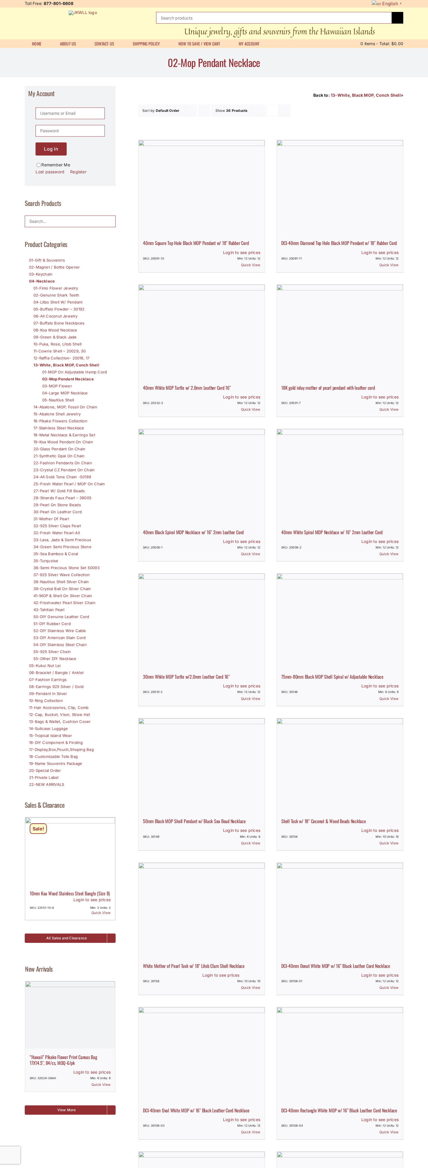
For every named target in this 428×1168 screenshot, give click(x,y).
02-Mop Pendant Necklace (68, 379)
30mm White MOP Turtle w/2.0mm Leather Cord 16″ (186, 676)
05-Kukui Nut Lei (45, 665)
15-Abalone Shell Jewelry (57, 414)
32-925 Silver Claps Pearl (57, 525)
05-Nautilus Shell (58, 400)
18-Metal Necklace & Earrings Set (64, 435)
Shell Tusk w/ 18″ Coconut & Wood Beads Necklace (323, 821)
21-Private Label (44, 777)
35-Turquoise (46, 560)
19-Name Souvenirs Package (55, 763)
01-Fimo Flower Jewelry (55, 288)
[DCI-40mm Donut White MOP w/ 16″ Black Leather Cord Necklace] (340, 910)
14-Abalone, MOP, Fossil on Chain (65, 407)
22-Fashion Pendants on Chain (62, 463)
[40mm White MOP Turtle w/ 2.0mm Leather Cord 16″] (202, 332)
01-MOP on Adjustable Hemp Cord (74, 372)
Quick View (250, 265)
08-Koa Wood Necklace (55, 330)
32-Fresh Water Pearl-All (56, 532)
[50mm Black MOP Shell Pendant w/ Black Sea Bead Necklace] (202, 765)
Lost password (50, 171)
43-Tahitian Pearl (49, 609)
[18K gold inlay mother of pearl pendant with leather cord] (340, 332)
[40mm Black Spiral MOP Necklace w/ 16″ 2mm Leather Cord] (202, 476)
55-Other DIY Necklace (54, 658)
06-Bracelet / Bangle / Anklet (56, 672)
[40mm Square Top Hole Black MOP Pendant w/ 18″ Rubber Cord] (202, 187)
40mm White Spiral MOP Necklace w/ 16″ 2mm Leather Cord (332, 532)
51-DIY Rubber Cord (52, 623)
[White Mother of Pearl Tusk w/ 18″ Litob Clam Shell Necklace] (202, 910)
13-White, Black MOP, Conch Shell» (367, 95)
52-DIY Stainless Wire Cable (59, 630)
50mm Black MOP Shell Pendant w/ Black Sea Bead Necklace (194, 821)
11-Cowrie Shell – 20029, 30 (59, 351)
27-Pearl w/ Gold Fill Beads (59, 490)
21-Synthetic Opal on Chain (58, 456)
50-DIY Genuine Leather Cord (61, 616)
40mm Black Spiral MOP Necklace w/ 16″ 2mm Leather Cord (193, 532)
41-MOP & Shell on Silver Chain (62, 595)
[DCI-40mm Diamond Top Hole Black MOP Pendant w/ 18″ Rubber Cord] (340, 187)
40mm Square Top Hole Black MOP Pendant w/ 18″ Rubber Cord (196, 242)
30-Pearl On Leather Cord (57, 511)
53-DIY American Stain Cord (59, 637)
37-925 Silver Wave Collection (61, 574)
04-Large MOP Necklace (65, 393)
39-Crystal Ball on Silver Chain (62, 588)
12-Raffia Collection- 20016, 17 (61, 358)
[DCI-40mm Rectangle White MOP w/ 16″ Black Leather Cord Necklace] (340, 1054)
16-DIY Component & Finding (56, 742)
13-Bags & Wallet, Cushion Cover (60, 721)
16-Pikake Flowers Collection (60, 421)
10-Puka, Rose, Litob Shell (57, 344)
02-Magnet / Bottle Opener (54, 267)
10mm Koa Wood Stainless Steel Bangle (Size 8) (70, 893)
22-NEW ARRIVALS (46, 784)
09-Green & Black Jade (55, 337)
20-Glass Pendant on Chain (59, 449)
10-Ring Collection (46, 700)
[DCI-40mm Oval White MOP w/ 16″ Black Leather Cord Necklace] (202, 1054)
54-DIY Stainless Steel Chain (60, 644)
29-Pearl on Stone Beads (57, 504)
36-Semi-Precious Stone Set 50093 (66, 567)
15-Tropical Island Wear (50, 735)
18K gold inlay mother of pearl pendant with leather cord (328, 387)
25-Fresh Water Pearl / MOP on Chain (69, 483)
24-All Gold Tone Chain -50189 (62, 476)
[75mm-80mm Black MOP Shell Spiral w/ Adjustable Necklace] (340, 621)
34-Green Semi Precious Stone (62, 546)
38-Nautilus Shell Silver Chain (61, 581)
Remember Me (55, 164)
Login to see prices (241, 252)
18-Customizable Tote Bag (53, 756)
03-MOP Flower (57, 386)
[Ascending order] (204, 111)
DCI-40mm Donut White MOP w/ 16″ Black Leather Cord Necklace (335, 965)
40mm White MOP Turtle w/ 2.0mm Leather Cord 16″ (187, 387)
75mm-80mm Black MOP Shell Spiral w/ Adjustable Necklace (332, 676)
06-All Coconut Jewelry (55, 316)
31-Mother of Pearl (51, 518)
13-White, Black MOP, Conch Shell (66, 365)
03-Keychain (40, 274)
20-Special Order (45, 770)
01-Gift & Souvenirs (47, 260)
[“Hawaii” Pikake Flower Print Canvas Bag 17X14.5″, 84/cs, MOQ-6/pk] (70, 1015)
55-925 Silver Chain (52, 651)
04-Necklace (42, 281)
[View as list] (284, 110)
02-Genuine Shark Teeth (56, 295)
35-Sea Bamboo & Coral (55, 553)
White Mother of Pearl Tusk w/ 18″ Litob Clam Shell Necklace (194, 965)
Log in (51, 149)
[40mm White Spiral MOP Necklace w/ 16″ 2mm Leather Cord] (340, 476)
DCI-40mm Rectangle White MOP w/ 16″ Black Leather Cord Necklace (339, 1110)
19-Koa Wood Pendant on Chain (63, 442)
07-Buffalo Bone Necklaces (58, 323)
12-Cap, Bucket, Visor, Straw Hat (59, 714)
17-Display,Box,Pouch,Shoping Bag (61, 749)
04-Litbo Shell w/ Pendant (57, 302)
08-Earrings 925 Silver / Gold (56, 686)
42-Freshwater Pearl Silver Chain (64, 602)
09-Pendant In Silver (48, 693)
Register (78, 171)
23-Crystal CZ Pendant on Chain (64, 469)
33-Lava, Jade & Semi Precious (62, 539)
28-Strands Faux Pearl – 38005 (62, 497)
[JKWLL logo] (83, 12)
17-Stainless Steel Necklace (58, 428)
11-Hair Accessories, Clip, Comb (59, 707)
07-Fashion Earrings (48, 679)
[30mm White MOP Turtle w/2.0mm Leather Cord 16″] (202, 621)
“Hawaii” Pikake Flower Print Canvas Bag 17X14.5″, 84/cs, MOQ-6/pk (63, 1060)
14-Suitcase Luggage (48, 728)
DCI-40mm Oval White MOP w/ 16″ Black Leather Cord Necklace (196, 1110)
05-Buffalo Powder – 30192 (58, 309)
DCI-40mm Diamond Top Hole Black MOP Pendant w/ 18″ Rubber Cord (339, 242)
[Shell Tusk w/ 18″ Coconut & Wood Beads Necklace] (340, 765)
